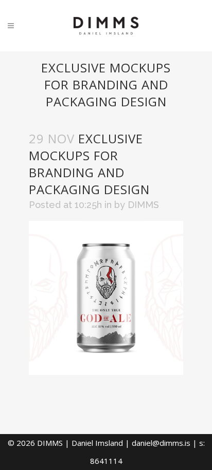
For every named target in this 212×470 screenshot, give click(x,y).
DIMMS (143, 204)
